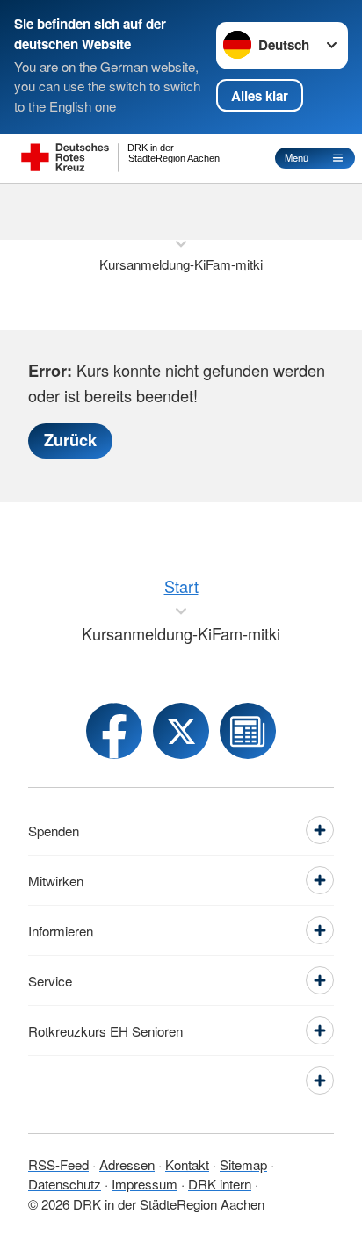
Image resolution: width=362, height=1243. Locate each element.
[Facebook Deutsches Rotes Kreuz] (114, 731)
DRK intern (219, 1183)
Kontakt (187, 1164)
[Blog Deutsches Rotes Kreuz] (248, 731)
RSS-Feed (58, 1164)
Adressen (127, 1164)
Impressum (144, 1183)
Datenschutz (64, 1183)
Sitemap (243, 1164)
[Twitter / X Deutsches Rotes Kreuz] (181, 731)
